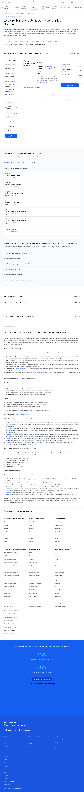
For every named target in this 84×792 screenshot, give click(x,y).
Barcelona (35, 487)
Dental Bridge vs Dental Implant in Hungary (19, 316)
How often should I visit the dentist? (17, 253)
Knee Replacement (60, 572)
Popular (7, 162)
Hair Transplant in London (11, 565)
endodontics (41, 372)
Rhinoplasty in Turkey (35, 583)
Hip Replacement (59, 569)
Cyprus (31, 545)
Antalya (6, 525)
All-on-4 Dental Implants (9, 85)
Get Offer (45, 7)
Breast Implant (59, 599)
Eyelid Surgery (58, 603)
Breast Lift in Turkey (9, 630)
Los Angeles (28, 479)
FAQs (5, 746)
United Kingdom (12, 107)
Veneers (9, 73)
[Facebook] (2, 2)
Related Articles (52, 41)
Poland (31, 538)
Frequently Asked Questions (35, 41)
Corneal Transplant (34, 575)
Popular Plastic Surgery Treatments (65, 580)
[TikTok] (14, 2)
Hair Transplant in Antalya (10, 552)
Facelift (57, 593)
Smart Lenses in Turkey (10, 627)
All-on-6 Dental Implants (9, 90)
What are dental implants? (14, 274)
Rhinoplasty (58, 583)
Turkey (31, 525)
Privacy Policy (7, 784)
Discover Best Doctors (41, 679)
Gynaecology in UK (9, 586)
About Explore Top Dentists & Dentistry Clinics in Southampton (24, 44)
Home (17, 7)
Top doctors (8, 41)
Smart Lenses (33, 569)
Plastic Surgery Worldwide (36, 518)
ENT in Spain (32, 603)
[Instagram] (5, 2)
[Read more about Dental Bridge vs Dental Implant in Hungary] (38, 308)
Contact (6, 775)
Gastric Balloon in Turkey (10, 637)
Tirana (5, 535)
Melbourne (22, 485)
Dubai (5, 541)
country (10, 99)
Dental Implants (9, 69)
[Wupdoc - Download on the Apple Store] (10, 730)
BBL (56, 586)
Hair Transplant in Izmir (10, 559)
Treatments (19, 41)
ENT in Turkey (33, 590)
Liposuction (58, 596)
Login (5, 743)
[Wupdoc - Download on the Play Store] (24, 730)
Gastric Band (58, 525)
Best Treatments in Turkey (11, 610)
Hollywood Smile (9, 77)
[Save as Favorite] (81, 85)
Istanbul (14, 489)
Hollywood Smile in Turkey (11, 614)
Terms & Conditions (9, 781)
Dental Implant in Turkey (10, 633)
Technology (7, 763)
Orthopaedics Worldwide (62, 549)
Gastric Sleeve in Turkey (10, 624)
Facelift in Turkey (8, 620)
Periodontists (19, 368)
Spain (30, 531)
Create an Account (9, 740)
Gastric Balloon (59, 528)
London (19, 483)
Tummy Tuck (58, 590)
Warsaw (6, 538)
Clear (15, 113)
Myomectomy (8, 606)
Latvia (56, 538)
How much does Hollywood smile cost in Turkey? (21, 280)
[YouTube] (8, 2)
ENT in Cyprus (33, 593)
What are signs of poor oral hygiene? (17, 264)
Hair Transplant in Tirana (10, 562)
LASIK (30, 565)
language (11, 126)
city (12, 113)
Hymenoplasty (8, 590)
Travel (5, 759)
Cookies (6, 778)
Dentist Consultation (66, 69)
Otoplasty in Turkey (34, 586)
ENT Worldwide (33, 580)
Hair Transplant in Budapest (11, 575)
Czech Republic (33, 522)
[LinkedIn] (11, 2)
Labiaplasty (7, 593)
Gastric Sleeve (59, 522)
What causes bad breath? (14, 269)
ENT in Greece (33, 596)
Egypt (56, 545)
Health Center (54, 7)
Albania (31, 528)
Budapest (6, 522)
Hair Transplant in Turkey (10, 617)
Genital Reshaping (9, 603)
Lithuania (57, 541)
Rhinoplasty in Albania (35, 606)
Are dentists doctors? (13, 258)
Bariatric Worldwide (60, 518)
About (5, 772)
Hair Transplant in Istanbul (11, 572)
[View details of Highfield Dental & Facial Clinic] (29, 64)
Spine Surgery (58, 575)
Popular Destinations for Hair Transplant (15, 549)
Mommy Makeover (60, 606)
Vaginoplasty (7, 596)
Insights (6, 766)
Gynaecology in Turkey (10, 583)
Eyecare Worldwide (34, 549)
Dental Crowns (11, 81)
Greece (31, 541)
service (10, 130)
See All (76, 296)
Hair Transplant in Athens (10, 556)
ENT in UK (32, 599)
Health (6, 756)
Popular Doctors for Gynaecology (13, 580)
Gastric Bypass (59, 531)
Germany (57, 556)
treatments (12, 60)
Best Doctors (23, 7)
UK (30, 535)
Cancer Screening (9, 599)
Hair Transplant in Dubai (10, 569)
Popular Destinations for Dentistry (14, 518)
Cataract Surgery (34, 572)
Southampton (9, 121)
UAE (56, 562)
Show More (8, 94)
